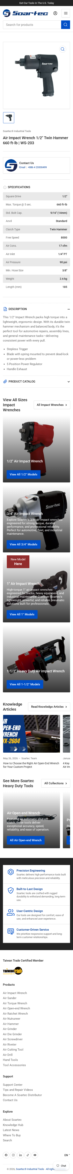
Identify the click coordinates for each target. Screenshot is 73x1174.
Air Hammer (11, 1024)
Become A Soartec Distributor (22, 1095)
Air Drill (8, 1055)
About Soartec (12, 1120)
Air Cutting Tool (13, 1049)
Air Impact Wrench (15, 993)
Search (7, 1140)
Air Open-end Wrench (16, 1008)
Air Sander (9, 998)
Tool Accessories (14, 1065)
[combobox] (36, 24)
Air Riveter (9, 1044)
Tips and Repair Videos (18, 1090)
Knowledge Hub (13, 1125)
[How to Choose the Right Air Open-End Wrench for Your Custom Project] (31, 734)
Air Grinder (10, 1029)
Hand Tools (10, 1060)
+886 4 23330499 (37, 167)
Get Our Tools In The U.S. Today (36, 3)
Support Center (12, 1085)
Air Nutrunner (11, 1018)
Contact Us (10, 1100)
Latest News (11, 1130)
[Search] (65, 25)
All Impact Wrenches (50, 405)
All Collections (54, 783)
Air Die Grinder (12, 1034)
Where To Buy (12, 1135)
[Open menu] (66, 13)
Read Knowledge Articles (47, 706)
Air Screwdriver (13, 1039)
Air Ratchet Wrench (15, 1013)
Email (22, 167)
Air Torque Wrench (15, 1003)
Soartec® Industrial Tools (17, 131)
